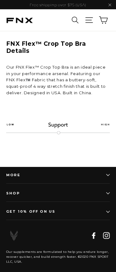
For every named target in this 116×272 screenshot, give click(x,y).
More (13, 175)
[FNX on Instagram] (106, 235)
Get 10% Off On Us (30, 211)
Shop (13, 193)
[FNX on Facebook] (93, 235)
